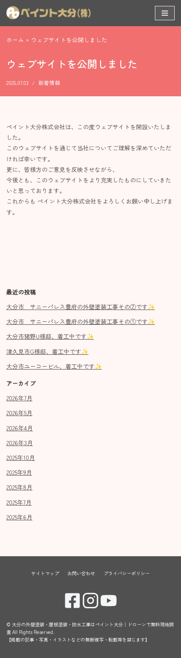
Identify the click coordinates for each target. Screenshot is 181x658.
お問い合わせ (81, 573)
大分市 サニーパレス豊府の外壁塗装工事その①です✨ (80, 321)
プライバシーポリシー (127, 573)
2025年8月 (19, 487)
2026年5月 (19, 412)
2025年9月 (19, 472)
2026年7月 (19, 398)
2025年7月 (19, 502)
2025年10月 (20, 457)
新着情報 (49, 83)
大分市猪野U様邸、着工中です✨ (50, 336)
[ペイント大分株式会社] (48, 13)
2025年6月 (19, 517)
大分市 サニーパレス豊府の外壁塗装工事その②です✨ (80, 306)
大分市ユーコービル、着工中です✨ (54, 366)
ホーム (15, 39)
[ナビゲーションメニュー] (165, 13)
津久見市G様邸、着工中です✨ (47, 351)
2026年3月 (19, 442)
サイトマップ (45, 573)
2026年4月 (19, 428)
